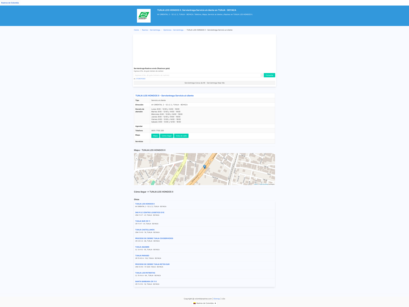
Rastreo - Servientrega (151, 30)
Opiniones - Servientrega (173, 30)
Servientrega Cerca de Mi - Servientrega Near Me (205, 83)
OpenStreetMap (264, 184)
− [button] (136, 158)
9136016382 (140, 79)
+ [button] (136, 155)
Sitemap (216, 299)
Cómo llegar (167, 136)
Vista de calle (181, 136)
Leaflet (256, 184)
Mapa (155, 136)
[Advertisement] (204, 51)
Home (136, 30)
